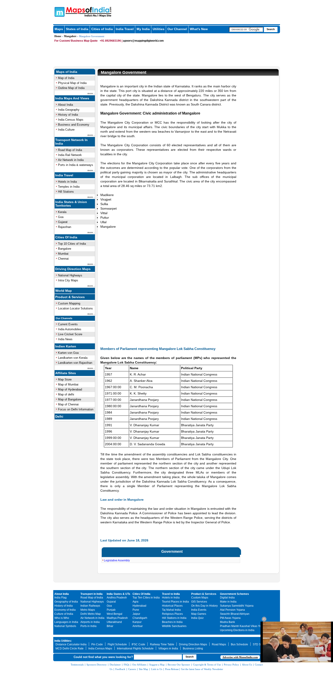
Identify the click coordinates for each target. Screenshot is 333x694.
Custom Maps (199, 597)
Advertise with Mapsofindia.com (240, 657)
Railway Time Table (162, 644)
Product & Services (70, 297)
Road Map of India (70, 150)
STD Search (260, 644)
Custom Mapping (69, 303)
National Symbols (65, 626)
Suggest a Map (157, 664)
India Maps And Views (72, 98)
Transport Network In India (71, 141)
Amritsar (138, 626)
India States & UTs (118, 594)
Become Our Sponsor (179, 664)
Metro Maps (87, 609)
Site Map (143, 669)
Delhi (59, 416)
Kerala (62, 212)
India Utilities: (63, 640)
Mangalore (70, 36)
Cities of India (102, 29)
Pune (136, 609)
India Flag (60, 597)
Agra (135, 601)
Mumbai (63, 253)
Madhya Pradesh (117, 618)
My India (143, 29)
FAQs (126, 664)
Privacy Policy (231, 664)
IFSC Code (138, 644)
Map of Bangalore (69, 399)
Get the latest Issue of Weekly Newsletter (202, 669)
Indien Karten (65, 346)
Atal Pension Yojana (232, 609)
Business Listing (193, 648)
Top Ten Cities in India (146, 597)
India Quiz (197, 618)
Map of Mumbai (68, 384)
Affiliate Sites (65, 373)
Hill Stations (66, 191)
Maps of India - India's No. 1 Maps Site (59, 11)
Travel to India (171, 594)
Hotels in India (67, 181)
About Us (247, 664)
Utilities (158, 29)
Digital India (227, 597)
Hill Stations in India (174, 618)
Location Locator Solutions (75, 308)
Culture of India (63, 613)
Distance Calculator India (71, 644)
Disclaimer (115, 664)
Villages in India (168, 648)
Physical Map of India (72, 83)
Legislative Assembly (117, 560)
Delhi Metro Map (90, 613)
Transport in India (91, 594)
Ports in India (88, 626)
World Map (63, 290)
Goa (60, 217)
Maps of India (66, 72)
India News (65, 339)
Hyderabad (139, 605)
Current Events (68, 324)
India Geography (69, 109)
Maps (59, 29)
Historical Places (172, 605)
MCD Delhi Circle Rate (70, 648)
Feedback (120, 669)
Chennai (63, 258)
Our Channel (177, 29)
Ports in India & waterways (75, 165)
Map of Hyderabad (70, 389)
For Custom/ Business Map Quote (76, 40)
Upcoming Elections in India (237, 630)
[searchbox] (246, 29)
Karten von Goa (68, 352)
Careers (132, 669)
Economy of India (65, 609)
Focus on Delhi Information (75, 409)
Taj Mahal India (171, 609)
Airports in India (90, 622)
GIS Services (199, 601)
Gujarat (63, 222)
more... (91, 93)
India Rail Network (70, 155)
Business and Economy (73, 124)
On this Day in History (204, 605)
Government (172, 551)
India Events (198, 609)
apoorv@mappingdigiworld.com (143, 40)
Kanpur (137, 622)
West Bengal (114, 613)
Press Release (172, 669)
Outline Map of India (71, 88)
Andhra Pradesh (117, 597)
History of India (68, 114)
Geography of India (66, 601)
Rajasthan (64, 227)
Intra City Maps (68, 280)
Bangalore (64, 248)
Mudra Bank (227, 622)
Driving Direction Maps (73, 269)
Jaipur (136, 613)
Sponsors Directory (97, 664)
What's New (199, 29)
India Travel (125, 29)
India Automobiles (69, 329)
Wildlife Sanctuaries (174, 626)
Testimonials (77, 664)
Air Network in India (71, 160)
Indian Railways (90, 605)
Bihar (110, 626)
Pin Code (97, 644)
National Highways (70, 275)
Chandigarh (140, 618)
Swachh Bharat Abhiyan (234, 613)
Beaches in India (172, 622)
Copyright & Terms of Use (207, 664)
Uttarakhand (114, 622)
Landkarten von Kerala (72, 357)
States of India (77, 29)
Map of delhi (66, 394)
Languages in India (66, 622)
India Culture (66, 129)
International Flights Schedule (135, 648)
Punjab (111, 609)
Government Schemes (234, 594)
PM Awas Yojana (230, 618)
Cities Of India (66, 237)
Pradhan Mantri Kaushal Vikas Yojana (243, 626)
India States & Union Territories (71, 203)
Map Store (65, 379)
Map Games (198, 613)
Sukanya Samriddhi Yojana (236, 605)
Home (57, 36)
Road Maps (219, 644)
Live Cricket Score (70, 334)
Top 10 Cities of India (72, 243)
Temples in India (69, 186)
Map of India (66, 78)
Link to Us (156, 669)
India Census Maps (70, 119)
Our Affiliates (139, 664)
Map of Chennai (68, 404)
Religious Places (172, 613)
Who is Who (61, 618)
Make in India (228, 601)
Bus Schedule (239, 644)
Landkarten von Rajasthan (75, 362)
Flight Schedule (117, 644)
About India (65, 104)
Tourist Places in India (175, 601)
